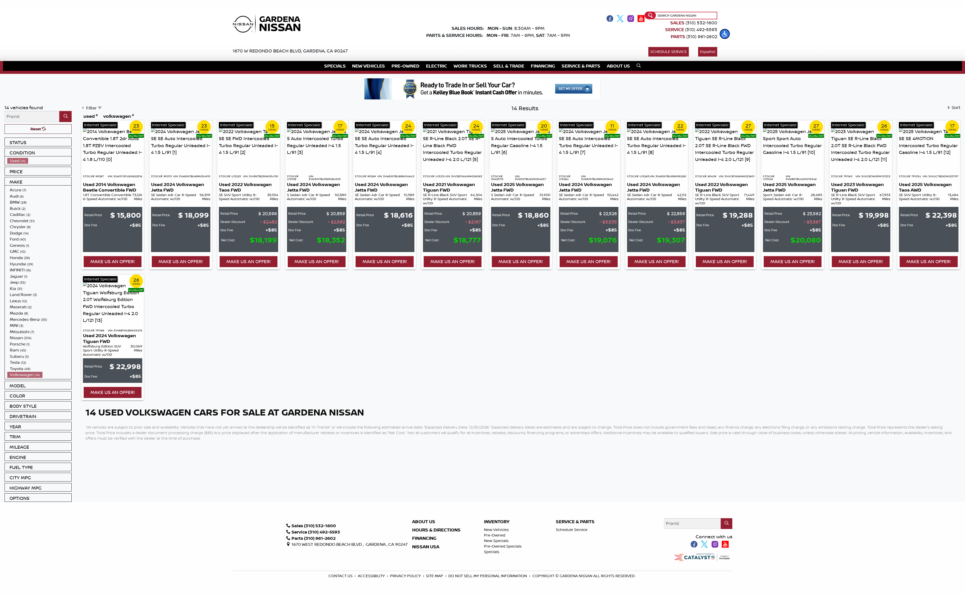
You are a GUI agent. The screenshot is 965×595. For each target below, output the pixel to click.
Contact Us (341, 575)
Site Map (435, 575)
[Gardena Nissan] (269, 23)
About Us (423, 521)
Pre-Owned (494, 535)
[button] (725, 34)
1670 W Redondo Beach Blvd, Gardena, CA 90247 (290, 50)
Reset (36, 129)
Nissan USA (425, 546)
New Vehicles (496, 529)
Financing (424, 538)
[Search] (65, 116)
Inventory (496, 521)
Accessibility (372, 575)
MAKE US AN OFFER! (112, 261)
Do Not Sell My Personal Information (487, 575)
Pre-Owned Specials (503, 546)
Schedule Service (668, 51)
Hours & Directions (436, 529)
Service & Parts (575, 521)
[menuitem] (39, 161)
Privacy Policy (406, 575)
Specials (491, 551)
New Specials (496, 540)
